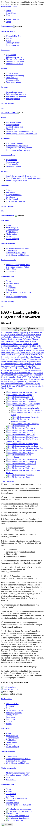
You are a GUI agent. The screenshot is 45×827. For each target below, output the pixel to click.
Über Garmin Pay (27, 352)
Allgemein (36, 339)
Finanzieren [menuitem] (5, 50)
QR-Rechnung (34, 368)
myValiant (5, 368)
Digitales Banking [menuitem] (7, 103)
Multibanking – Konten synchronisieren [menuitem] (21, 133)
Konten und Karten (14, 328)
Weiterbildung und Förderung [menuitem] (17, 255)
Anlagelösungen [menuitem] (12, 162)
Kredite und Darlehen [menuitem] (14, 143)
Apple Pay (24, 332)
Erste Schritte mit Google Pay (13, 355)
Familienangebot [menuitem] (12, 45)
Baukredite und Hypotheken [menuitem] (17, 145)
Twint (3, 381)
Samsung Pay (20, 366)
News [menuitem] (8, 281)
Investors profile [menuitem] (12, 283)
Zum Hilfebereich (9, 481)
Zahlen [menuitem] (3, 117)
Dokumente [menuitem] (10, 719)
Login (8, 22)
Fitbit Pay (32, 346)
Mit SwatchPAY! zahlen (19, 379)
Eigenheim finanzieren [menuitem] (15, 59)
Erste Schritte (24, 350)
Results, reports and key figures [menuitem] (18, 292)
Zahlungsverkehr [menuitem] (12, 43)
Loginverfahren (20, 361)
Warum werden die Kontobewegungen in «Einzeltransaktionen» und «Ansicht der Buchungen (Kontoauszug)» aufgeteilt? (21, 624)
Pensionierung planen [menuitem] (14, 92)
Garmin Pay (14, 350)
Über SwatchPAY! (36, 379)
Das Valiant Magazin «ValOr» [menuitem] (18, 267)
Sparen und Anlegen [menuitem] (8, 155)
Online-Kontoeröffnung (19, 368)
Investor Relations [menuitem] (7, 276)
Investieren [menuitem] (10, 197)
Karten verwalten (15, 348)
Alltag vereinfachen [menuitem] (14, 195)
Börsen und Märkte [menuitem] (13, 82)
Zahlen (35, 386)
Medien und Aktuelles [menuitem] (8, 260)
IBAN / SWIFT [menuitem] (12, 704)
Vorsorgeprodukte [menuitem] (13, 99)
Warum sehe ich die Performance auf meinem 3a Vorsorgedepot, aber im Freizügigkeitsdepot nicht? (21, 562)
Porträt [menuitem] (8, 225)
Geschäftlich (11, 13)
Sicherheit (33, 341)
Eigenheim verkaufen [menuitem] (14, 64)
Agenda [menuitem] (9, 285)
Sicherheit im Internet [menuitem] (14, 710)
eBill (27, 344)
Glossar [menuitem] (9, 721)
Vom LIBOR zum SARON (12, 386)
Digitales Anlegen (15, 339)
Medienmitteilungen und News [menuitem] (18, 265)
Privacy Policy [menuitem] (12, 715)
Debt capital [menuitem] (11, 290)
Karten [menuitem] (8, 40)
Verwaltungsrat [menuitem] (12, 227)
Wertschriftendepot (8, 344)
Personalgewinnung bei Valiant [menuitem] (18, 248)
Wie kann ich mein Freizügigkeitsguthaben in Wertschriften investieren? (20, 498)
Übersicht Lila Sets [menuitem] (13, 36)
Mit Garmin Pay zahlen (10, 352)
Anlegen (16, 332)
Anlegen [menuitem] (4, 68)
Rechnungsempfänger (10, 346)
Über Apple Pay (19, 337)
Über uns (9, 15)
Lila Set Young (7, 388)
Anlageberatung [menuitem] (12, 73)
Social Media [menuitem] (11, 271)
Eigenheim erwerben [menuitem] (14, 57)
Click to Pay (31, 337)
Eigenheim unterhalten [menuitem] (15, 61)
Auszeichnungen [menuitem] (12, 239)
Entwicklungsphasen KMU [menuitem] (17, 180)
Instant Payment (7, 361)
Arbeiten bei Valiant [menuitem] (8, 243)
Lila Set (41, 386)
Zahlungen (20, 344)
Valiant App (11, 381)
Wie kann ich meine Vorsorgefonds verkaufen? (22, 484)
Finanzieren (23, 346)
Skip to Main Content (9, 6)
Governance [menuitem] (11, 288)
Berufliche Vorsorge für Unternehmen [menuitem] (21, 176)
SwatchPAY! (31, 366)
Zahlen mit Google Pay (20, 357)
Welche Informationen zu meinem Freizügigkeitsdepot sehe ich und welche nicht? (19, 577)
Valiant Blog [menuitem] (11, 269)
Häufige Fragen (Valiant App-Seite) (28, 359)
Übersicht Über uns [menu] (8, 216)
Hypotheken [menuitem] (11, 55)
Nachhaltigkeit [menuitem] (12, 232)
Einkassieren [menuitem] (11, 129)
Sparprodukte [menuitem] (11, 160)
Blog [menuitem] (2, 108)
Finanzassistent (7, 341)
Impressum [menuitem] (10, 717)
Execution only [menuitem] (12, 78)
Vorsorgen (27, 386)
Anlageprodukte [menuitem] (12, 80)
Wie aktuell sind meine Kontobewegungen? (21, 667)
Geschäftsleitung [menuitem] (12, 230)
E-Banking (27, 339)
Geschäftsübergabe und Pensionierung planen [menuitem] (24, 178)
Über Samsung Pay (9, 377)
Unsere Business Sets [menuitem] (14, 127)
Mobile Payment (11, 364)
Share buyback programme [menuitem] (16, 297)
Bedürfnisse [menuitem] (5, 185)
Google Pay (39, 352)
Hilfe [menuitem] (8, 708)
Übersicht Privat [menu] (7, 26)
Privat (8, 11)
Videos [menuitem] (9, 724)
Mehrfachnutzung (16, 384)
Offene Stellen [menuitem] (11, 250)
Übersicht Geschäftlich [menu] (9, 113)
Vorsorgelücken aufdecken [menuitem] (16, 96)
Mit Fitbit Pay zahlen (30, 348)
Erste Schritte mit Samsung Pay (25, 373)
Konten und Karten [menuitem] (7, 31)
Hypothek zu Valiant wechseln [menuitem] (18, 150)
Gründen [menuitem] (9, 190)
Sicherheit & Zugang (32, 384)
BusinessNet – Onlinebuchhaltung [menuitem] (19, 131)
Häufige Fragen (7, 359)
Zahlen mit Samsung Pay (33, 375)
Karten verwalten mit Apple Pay (23, 335)
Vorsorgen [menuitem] (4, 87)
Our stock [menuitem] (10, 294)
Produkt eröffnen (12, 19)
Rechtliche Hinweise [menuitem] (14, 712)
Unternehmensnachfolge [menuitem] (15, 201)
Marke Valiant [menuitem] (11, 234)
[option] (21, 392)
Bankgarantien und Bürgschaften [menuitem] (19, 148)
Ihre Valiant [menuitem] (5, 220)
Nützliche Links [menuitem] (6, 699)
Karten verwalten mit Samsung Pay (22, 374)
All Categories (7, 332)
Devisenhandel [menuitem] (12, 199)
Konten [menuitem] (9, 38)
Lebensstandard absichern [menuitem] (16, 94)
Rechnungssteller (34, 370)
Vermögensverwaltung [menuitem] (15, 75)
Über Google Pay (37, 357)
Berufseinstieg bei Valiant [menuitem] (16, 253)
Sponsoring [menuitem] (10, 236)
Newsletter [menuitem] (10, 706)
